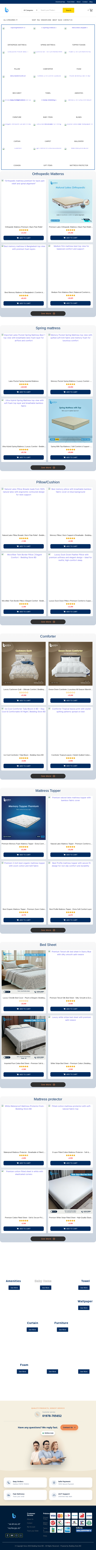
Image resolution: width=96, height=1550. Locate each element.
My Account (31, 1527)
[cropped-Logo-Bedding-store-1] (7, 10)
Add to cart (25, 238)
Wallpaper (78, 141)
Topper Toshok (78, 45)
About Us (30, 1519)
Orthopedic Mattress (17, 45)
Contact (29, 1523)
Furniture (17, 117)
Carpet (48, 141)
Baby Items (48, 117)
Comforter (48, 69)
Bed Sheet (17, 93)
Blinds (79, 117)
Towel (48, 93)
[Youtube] (12, 1535)
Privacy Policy (45, 1518)
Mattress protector (79, 165)
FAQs (45, 1536)
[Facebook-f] (7, 1535)
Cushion (17, 165)
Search (68, 10)
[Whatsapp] (21, 1535)
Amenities (79, 93)
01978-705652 (52, 1416)
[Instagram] (16, 1535)
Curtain (17, 141)
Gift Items (48, 165)
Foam (79, 69)
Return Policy (45, 1523)
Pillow (17, 69)
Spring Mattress (48, 45)
